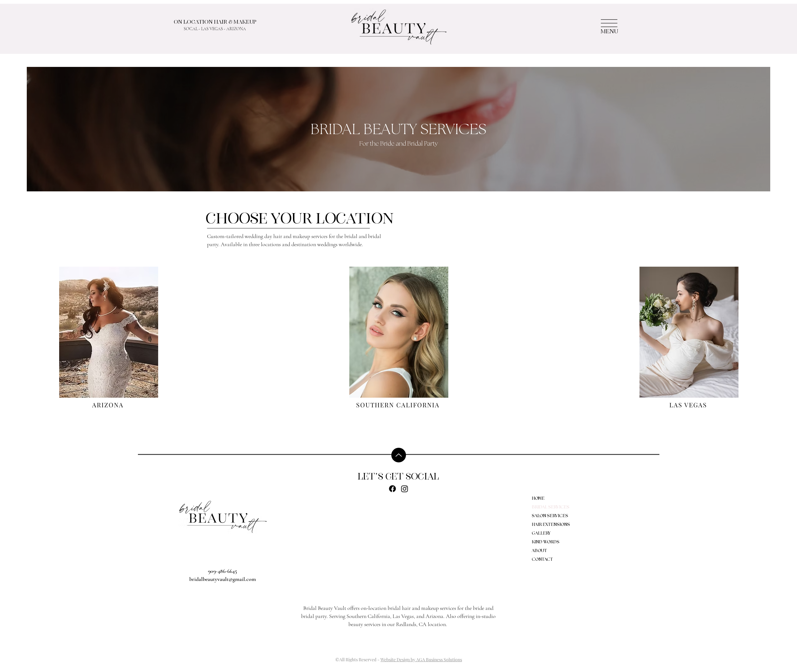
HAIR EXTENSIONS (551, 524)
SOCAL (191, 28)
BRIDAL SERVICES (550, 507)
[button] (609, 23)
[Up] (398, 455)
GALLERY (541, 533)
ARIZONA (236, 28)
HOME (538, 498)
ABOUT (539, 551)
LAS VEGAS (212, 28)
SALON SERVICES (550, 516)
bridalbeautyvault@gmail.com (222, 579)
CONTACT (542, 559)
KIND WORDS (545, 542)
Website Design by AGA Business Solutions (421, 659)
